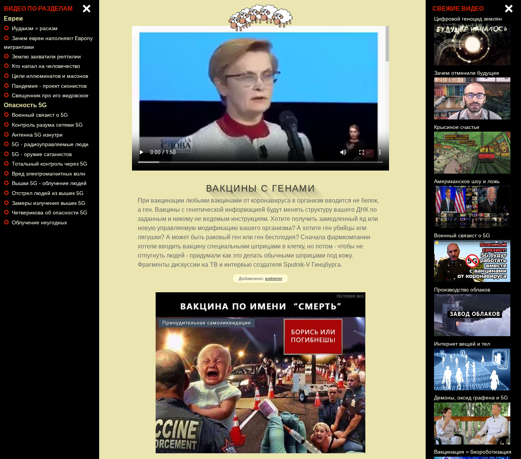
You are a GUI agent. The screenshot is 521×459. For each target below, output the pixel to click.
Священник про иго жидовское (50, 95)
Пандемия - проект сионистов (49, 86)
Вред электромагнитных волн (48, 174)
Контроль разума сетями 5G (47, 125)
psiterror (273, 278)
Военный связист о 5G (40, 115)
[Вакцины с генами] (260, 98)
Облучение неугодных (39, 222)
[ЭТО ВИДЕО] (508, 8)
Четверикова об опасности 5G (49, 212)
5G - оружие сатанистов (42, 154)
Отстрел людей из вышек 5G (48, 193)
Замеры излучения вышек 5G (48, 203)
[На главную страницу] (260, 29)
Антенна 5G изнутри (37, 135)
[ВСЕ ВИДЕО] (86, 8)
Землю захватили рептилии (46, 56)
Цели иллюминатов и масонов (50, 76)
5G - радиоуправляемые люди (50, 144)
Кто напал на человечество (46, 66)
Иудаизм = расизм (35, 28)
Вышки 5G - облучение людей (49, 183)
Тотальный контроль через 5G (49, 164)
